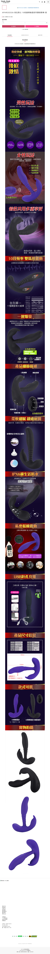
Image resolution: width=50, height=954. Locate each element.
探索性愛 (4, 920)
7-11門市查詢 (4, 918)
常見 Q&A (4, 913)
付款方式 (4, 908)
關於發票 (4, 912)
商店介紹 (4, 906)
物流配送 (4, 907)
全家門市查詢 (4, 919)
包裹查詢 (4, 917)
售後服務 (4, 910)
